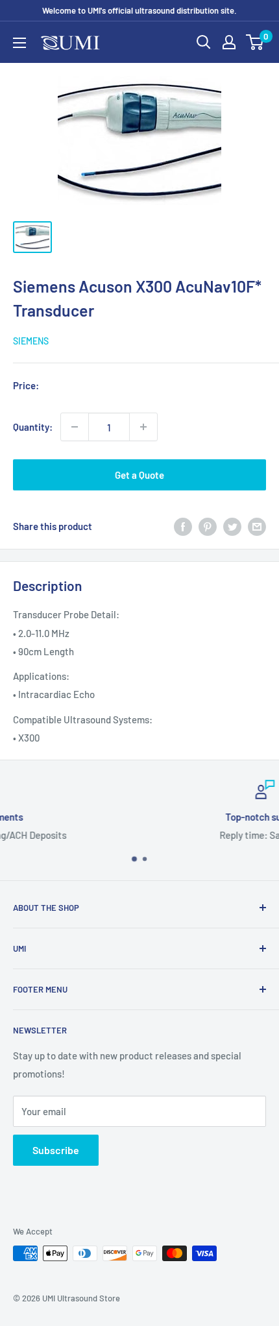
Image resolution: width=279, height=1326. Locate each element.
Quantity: (33, 427)
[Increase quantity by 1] (143, 426)
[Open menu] (19, 43)
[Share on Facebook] (183, 526)
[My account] (229, 42)
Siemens (31, 340)
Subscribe (55, 1150)
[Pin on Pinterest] (208, 526)
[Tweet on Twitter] (232, 526)
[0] (255, 42)
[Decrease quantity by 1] (74, 426)
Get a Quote (139, 475)
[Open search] (204, 42)
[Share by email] (257, 526)
